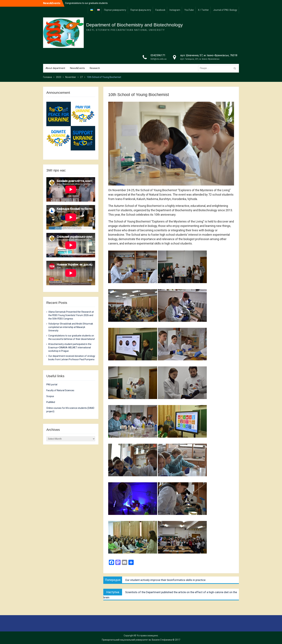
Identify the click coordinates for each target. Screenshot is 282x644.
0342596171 (158, 55)
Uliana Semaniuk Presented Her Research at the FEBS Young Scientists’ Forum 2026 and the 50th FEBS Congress (71, 315)
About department (55, 68)
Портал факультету (140, 10)
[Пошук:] (218, 68)
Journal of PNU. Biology (225, 10)
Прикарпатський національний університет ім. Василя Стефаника (137, 639)
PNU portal (51, 384)
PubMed (50, 402)
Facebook (160, 10)
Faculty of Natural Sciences (60, 390)
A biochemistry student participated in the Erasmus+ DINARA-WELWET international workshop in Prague (69, 347)
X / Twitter (203, 10)
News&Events (77, 68)
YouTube (189, 10)
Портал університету (115, 10)
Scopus (50, 396)
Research (95, 68)
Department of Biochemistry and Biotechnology (134, 24)
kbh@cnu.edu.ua (158, 59)
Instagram (175, 10)
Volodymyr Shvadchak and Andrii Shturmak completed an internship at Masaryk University (70, 327)
